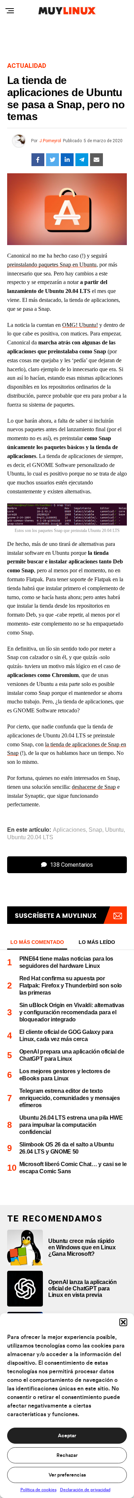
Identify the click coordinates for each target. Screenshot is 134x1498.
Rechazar (67, 1455)
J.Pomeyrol (50, 140)
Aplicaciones (69, 830)
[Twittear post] (52, 159)
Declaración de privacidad (85, 1490)
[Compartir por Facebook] (37, 159)
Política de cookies (38, 1490)
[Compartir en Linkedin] (67, 159)
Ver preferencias (67, 1475)
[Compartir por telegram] (81, 159)
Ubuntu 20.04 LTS (30, 837)
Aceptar (67, 1435)
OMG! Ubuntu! (80, 325)
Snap (95, 830)
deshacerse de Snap (94, 787)
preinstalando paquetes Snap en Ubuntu (51, 265)
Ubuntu (114, 830)
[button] (123, 1322)
